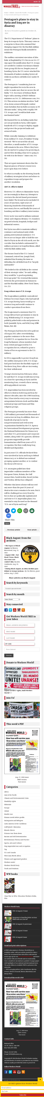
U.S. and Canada (10, 852)
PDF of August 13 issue (20, 931)
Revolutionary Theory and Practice (16, 840)
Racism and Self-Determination (15, 836)
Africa (6, 792)
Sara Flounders (13, 31)
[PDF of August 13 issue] (7, 934)
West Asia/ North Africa (12, 856)
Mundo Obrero (9, 830)
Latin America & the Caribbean (15, 824)
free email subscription (25, 956)
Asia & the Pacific (10, 795)
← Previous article (12, 530)
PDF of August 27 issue (20, 911)
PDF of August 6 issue (19, 937)
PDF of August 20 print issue (22, 924)
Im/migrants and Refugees (13, 820)
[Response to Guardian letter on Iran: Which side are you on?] (7, 921)
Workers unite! (9, 862)
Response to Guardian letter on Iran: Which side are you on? (24, 918)
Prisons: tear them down (13, 833)
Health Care (8, 814)
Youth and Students (11, 868)
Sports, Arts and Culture (13, 843)
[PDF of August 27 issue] (7, 914)
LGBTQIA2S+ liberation (12, 827)
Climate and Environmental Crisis (16, 798)
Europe (6, 808)
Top (5, 849)
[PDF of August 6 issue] (7, 941)
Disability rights (10, 801)
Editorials (7, 804)
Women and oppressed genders (15, 859)
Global (12, 13)
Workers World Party (11, 865)
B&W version (22, 780)
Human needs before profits (14, 817)
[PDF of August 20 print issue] (7, 928)
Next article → (33, 530)
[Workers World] (22, 6)
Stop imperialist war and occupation (17, 846)
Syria (7, 523)
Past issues (22, 782)
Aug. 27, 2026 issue (22, 777)
